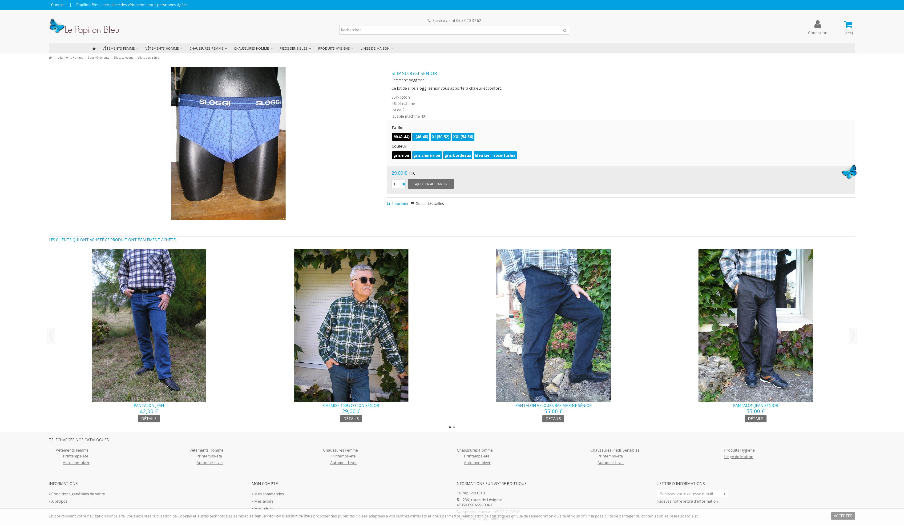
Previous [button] (51, 336)
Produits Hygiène (739, 450)
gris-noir (401, 155)
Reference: (399, 80)
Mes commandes (269, 494)
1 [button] (450, 427)
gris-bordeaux (457, 155)
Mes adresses (266, 508)
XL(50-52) (440, 136)
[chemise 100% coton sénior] (351, 325)
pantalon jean (149, 405)
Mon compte (265, 483)
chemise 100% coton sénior (351, 405)
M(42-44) (401, 136)
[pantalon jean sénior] (756, 325)
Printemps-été (75, 456)
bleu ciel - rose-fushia (495, 155)
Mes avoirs (264, 501)
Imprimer (400, 203)
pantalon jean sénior (755, 405)
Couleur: (399, 146)
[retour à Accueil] (50, 58)
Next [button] (853, 336)
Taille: (397, 127)
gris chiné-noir (427, 155)
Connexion (817, 32)
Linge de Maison (738, 456)
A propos (59, 501)
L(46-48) (420, 136)
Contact (58, 4)
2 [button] (454, 427)
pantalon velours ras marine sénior (553, 405)
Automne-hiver (76, 462)
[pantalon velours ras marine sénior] (553, 325)
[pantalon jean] (149, 325)
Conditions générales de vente (78, 494)
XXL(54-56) (463, 136)
